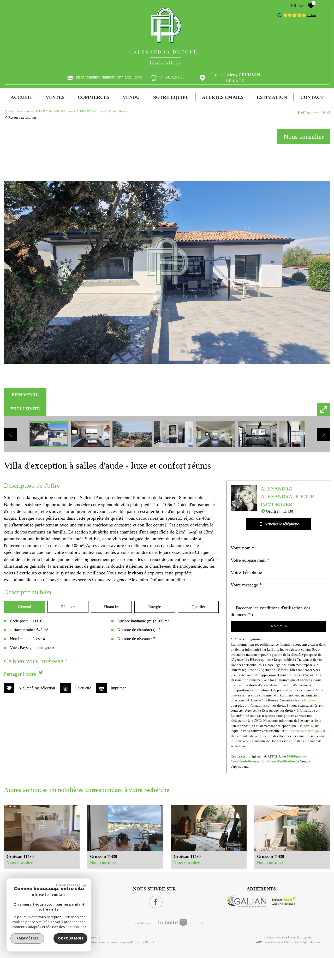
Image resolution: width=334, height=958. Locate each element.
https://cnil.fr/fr (315, 700)
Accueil (21, 97)
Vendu (131, 97)
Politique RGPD (142, 942)
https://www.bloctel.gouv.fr (306, 731)
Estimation (272, 97)
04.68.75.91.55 (171, 77)
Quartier (198, 606)
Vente (19, 111)
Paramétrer (27, 938)
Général (24, 606)
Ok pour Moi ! (70, 938)
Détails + (68, 606)
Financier (111, 606)
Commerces (93, 97)
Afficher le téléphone (279, 524)
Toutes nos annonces (114, 942)
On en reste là (68, 885)
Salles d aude (43, 111)
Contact (312, 97)
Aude (29, 111)
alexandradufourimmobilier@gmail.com (109, 77)
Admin (94, 942)
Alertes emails (222, 97)
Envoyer (278, 626)
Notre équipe (171, 97)
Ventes (55, 97)
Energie (154, 606)
